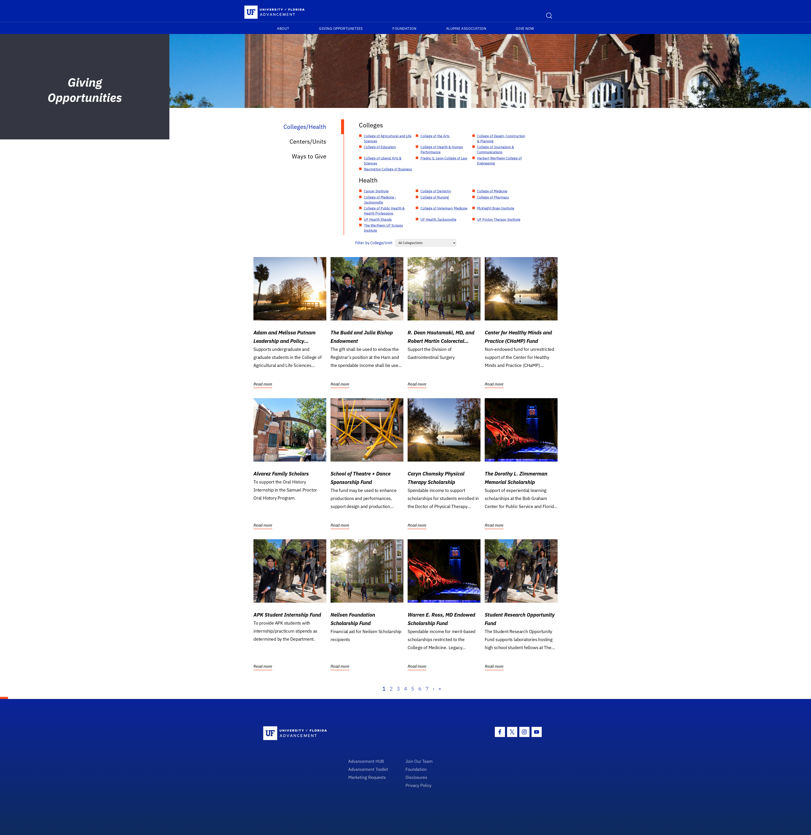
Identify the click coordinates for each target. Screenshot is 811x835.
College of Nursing (434, 197)
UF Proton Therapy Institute (498, 219)
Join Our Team (419, 761)
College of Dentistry (435, 191)
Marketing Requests (367, 777)
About (283, 28)
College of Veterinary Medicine (443, 208)
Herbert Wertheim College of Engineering (499, 160)
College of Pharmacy (493, 197)
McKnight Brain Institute (495, 208)
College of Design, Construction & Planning (501, 138)
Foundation (404, 28)
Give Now (525, 28)
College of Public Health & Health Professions (384, 210)
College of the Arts (434, 136)
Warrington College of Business (388, 169)
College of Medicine (492, 191)
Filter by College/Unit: (374, 242)
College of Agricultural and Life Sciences (387, 138)
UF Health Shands (378, 219)
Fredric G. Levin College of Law (443, 158)
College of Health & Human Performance (441, 149)
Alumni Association (466, 28)
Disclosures (416, 777)
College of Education (380, 147)
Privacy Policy (418, 785)
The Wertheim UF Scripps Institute (383, 228)
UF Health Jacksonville (438, 219)
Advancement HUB (366, 761)
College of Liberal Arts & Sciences (382, 160)
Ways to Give (309, 156)
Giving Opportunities (341, 28)
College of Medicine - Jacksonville (380, 199)
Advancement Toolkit (368, 769)
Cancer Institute (376, 191)
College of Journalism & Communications (495, 149)
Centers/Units (308, 141)
